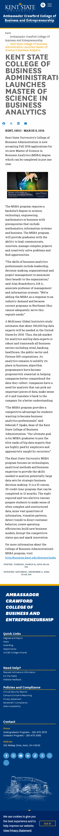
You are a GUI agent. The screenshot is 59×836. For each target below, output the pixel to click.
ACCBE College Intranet (15, 652)
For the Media (10, 676)
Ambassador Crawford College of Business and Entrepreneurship (29, 17)
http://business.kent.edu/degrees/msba (30, 557)
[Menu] (50, 5)
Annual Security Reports (15, 691)
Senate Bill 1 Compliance (15, 702)
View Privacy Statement (17, 830)
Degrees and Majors (12, 638)
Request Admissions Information (19, 672)
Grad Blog (8, 645)
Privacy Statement (12, 699)
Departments (9, 649)
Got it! (47, 823)
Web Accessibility (12, 706)
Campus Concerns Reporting (17, 695)
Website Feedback (12, 679)
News (6, 641)
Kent (8, 33)
